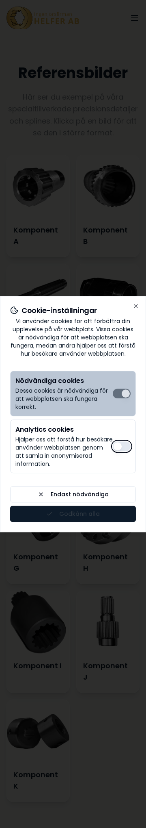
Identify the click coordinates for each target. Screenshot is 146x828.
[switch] (122, 393)
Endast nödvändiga (80, 494)
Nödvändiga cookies (49, 380)
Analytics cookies (44, 429)
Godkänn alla (79, 514)
